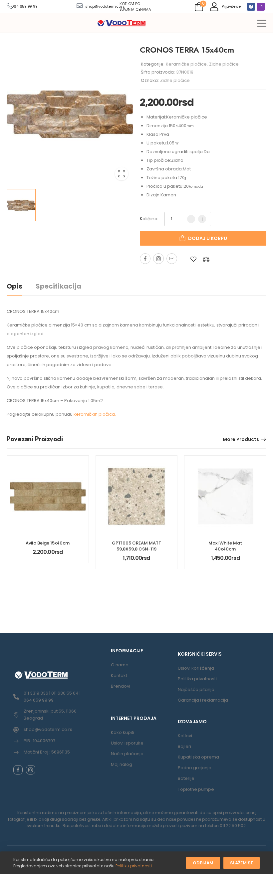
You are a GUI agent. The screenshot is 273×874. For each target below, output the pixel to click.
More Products (241, 439)
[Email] (171, 258)
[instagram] (30, 769)
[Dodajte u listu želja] (193, 259)
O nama (120, 665)
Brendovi (120, 686)
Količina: (149, 218)
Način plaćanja (127, 754)
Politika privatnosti (197, 679)
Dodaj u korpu (207, 238)
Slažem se (241, 863)
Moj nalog (121, 764)
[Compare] (206, 259)
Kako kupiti (122, 732)
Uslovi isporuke (127, 743)
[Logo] (122, 23)
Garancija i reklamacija (203, 700)
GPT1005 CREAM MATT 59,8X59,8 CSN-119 (136, 546)
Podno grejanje (194, 768)
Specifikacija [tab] (58, 286)
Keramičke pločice (186, 64)
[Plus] (202, 219)
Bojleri (184, 746)
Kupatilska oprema (198, 757)
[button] (261, 23)
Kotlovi (185, 736)
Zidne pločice (224, 64)
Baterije (186, 778)
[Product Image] (70, 114)
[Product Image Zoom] (121, 173)
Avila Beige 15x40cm (48, 543)
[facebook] (18, 769)
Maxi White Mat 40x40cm (225, 546)
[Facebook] (251, 7)
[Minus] (191, 219)
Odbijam (203, 863)
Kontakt (119, 675)
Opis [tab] (14, 286)
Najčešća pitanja (196, 689)
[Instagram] (261, 7)
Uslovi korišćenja (196, 668)
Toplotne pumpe (196, 789)
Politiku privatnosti (134, 866)
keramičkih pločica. (95, 414)
